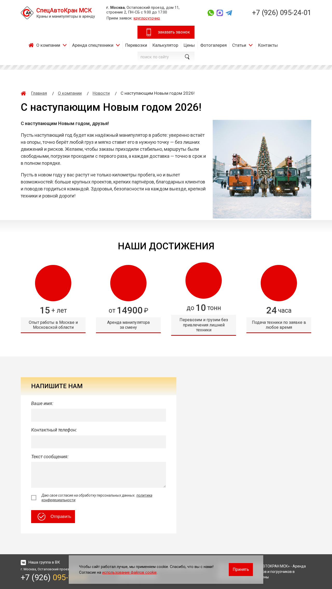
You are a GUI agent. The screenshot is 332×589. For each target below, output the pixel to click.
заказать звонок (174, 32)
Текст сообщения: (49, 456)
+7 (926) (281, 13)
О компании (48, 45)
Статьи (239, 45)
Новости (101, 93)
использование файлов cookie (129, 572)
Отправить (61, 516)
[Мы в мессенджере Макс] (220, 13)
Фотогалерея (213, 45)
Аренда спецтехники (92, 45)
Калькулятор (165, 45)
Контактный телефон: (54, 430)
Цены (189, 45)
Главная (32, 45)
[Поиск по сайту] (187, 57)
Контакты (268, 45)
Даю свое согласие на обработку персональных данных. (97, 497)
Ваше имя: (42, 403)
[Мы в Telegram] (229, 13)
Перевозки (136, 45)
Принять (241, 569)
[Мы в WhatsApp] (211, 13)
